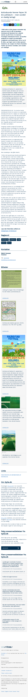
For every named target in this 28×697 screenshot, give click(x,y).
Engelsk (7, 691)
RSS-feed (9, 519)
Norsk (10, 691)
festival (4, 242)
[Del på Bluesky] (15, 25)
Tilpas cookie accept (6, 673)
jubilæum (13, 239)
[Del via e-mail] (21, 25)
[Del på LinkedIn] (7, 25)
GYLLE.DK (10, 486)
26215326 (6, 258)
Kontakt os (4, 653)
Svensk (14, 691)
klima (9, 242)
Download (5, 298)
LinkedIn (3, 670)
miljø (18, 239)
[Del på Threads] (13, 25)
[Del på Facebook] (5, 25)
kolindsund (5, 239)
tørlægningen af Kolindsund (8, 231)
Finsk (18, 691)
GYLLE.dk (3, 518)
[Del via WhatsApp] (18, 25)
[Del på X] (10, 25)
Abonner (5, 548)
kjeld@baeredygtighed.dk (8, 260)
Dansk (2, 691)
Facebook (8, 670)
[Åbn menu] (15, 1)
